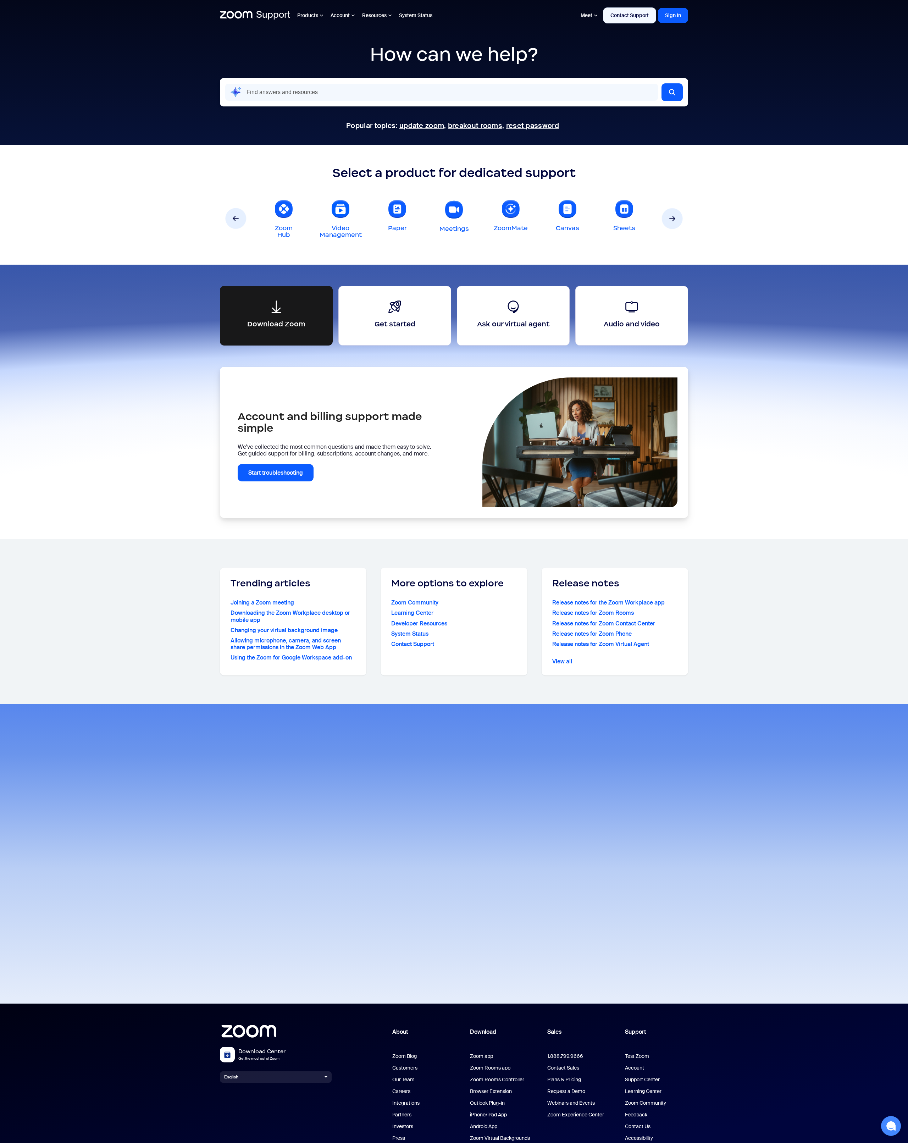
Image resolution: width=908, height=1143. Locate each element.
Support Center (642, 1080)
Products (307, 15)
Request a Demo (566, 1091)
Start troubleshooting (275, 472)
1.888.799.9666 (565, 1056)
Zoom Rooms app (490, 1068)
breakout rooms (475, 125)
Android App (483, 1126)
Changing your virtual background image (284, 630)
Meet (586, 15)
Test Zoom (637, 1056)
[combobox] (441, 92)
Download (483, 1032)
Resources (374, 15)
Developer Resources (419, 623)
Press (398, 1138)
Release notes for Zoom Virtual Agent (600, 644)
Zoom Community (414, 602)
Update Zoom (421, 125)
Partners (401, 1115)
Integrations (406, 1103)
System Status (415, 15)
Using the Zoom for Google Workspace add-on (291, 657)
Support (635, 1032)
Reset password (532, 125)
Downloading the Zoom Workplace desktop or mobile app (290, 616)
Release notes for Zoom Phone (592, 633)
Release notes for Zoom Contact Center (603, 623)
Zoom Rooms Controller (497, 1080)
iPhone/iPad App (488, 1115)
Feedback (636, 1115)
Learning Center (412, 612)
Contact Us (637, 1126)
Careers (401, 1091)
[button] (672, 92)
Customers (404, 1068)
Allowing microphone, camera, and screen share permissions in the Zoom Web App (286, 644)
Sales (554, 1032)
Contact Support (629, 15)
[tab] (283, 218)
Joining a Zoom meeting (262, 602)
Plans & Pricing (564, 1080)
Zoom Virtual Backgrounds (500, 1138)
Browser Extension (491, 1091)
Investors (402, 1126)
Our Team (403, 1080)
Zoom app (481, 1056)
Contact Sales (563, 1068)
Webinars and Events (571, 1103)
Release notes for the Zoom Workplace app (608, 602)
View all (562, 661)
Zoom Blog (404, 1056)
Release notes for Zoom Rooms (593, 612)
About (400, 1032)
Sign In (673, 15)
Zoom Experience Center (575, 1115)
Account (340, 15)
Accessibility (639, 1138)
